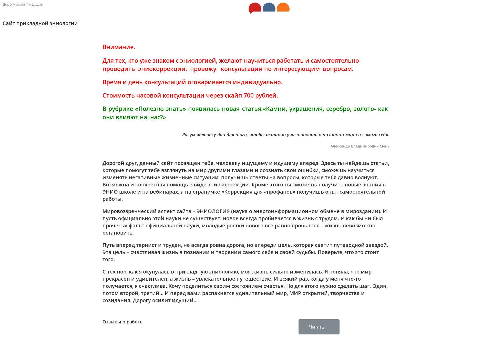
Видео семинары (362, 26)
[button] (319, 326)
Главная (256, 26)
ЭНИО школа (324, 26)
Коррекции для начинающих (449, 26)
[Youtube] (255, 9)
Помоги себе (400, 26)
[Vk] (269, 9)
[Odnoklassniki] (283, 9)
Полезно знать (289, 26)
